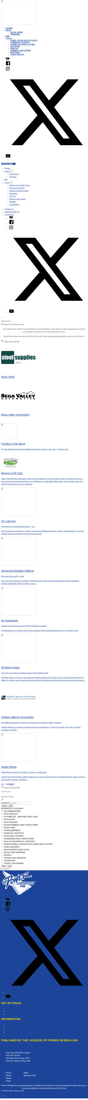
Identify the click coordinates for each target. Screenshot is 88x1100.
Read (8, 30)
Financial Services (13, 833)
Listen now (7, 164)
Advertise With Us (12, 212)
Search (5, 803)
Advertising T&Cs (13, 1027)
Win (7, 36)
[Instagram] (8, 70)
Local (9, 38)
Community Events (20, 42)
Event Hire (9, 828)
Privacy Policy (11, 1030)
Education (9, 819)
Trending (15, 34)
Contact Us (9, 209)
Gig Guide (15, 46)
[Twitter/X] (46, 152)
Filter (3, 866)
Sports (7, 855)
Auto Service (10, 814)
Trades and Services (14, 858)
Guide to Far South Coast (23, 40)
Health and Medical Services (19, 841)
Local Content (11, 1035)
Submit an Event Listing (22, 44)
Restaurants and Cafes (16, 850)
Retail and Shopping (14, 852)
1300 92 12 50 (18, 1078)
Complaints (9, 215)
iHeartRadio (10, 1097)
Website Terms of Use (14, 1032)
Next (11, 784)
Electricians (10, 822)
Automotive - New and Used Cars (20, 817)
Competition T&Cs (13, 1024)
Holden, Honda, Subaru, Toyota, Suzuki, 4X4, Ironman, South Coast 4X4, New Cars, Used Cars (1, 1)
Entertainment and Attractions (20, 825)
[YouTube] (8, 157)
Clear (10, 806)
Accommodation (12, 811)
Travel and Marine (13, 863)
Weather (15, 52)
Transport (9, 861)
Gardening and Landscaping (18, 839)
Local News (16, 32)
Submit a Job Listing (20, 50)
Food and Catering (13, 836)
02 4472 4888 (17, 1075)
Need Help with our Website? (18, 1014)
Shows (9, 28)
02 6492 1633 (17, 1073)
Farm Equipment (12, 830)
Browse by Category (12, 808)
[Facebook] (8, 65)
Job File (14, 48)
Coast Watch (17, 54)
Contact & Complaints (14, 1008)
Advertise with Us (13, 1011)
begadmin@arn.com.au (20, 1081)
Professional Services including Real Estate (28, 844)
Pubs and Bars (11, 847)
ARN (7, 1095)
